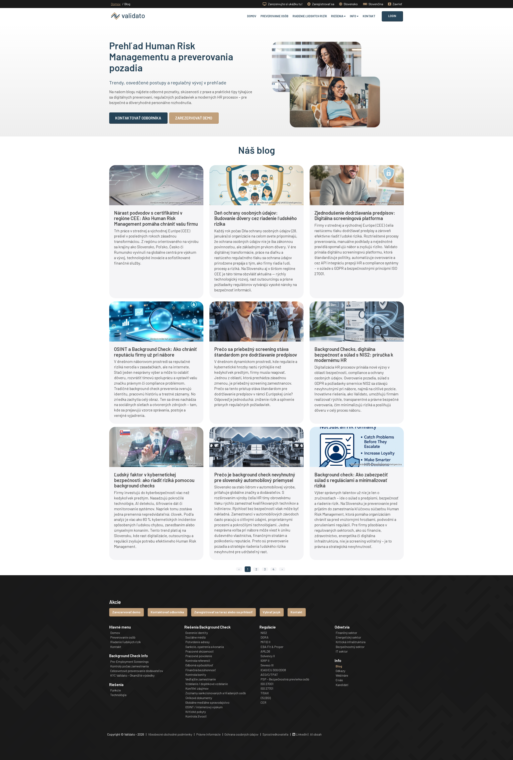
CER (263, 702)
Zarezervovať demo (126, 612)
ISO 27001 (267, 684)
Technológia (118, 695)
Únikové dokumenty (198, 698)
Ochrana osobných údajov (241, 734)
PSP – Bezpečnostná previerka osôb (285, 679)
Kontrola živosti (196, 716)
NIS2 (264, 633)
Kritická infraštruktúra (351, 642)
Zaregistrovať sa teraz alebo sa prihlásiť (223, 612)
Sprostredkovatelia (275, 734)
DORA (265, 637)
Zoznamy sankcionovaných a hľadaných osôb (215, 693)
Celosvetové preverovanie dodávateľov (136, 671)
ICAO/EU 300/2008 (273, 670)
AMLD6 (265, 651)
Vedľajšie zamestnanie (200, 679)
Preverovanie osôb (274, 16)
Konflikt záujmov (197, 688)
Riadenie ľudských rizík (310, 16)
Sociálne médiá (195, 637)
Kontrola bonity (195, 674)
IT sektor (342, 651)
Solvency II (268, 656)
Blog (339, 666)
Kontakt (369, 16)
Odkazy (340, 671)
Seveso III (267, 665)
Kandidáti (342, 685)
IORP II (265, 660)
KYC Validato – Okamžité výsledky (132, 675)
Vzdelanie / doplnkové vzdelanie (206, 684)
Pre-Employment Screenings (129, 661)
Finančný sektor (346, 633)
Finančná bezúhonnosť (200, 670)
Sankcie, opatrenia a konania (204, 647)
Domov (116, 4)
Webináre (342, 675)
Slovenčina (375, 4)
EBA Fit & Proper (272, 647)
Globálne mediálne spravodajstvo (207, 702)
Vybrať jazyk (271, 612)
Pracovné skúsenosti (199, 651)
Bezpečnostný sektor (350, 647)
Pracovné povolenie (198, 656)
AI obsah (316, 734)
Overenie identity (196, 633)
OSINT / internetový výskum (204, 707)
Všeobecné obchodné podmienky (170, 734)
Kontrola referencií (197, 660)
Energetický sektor (348, 637)
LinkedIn (301, 734)
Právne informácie (208, 734)
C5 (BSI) (266, 698)
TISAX (265, 693)
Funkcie (115, 690)
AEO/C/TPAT (269, 674)
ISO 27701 (267, 688)
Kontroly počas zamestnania (129, 666)
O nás (339, 680)
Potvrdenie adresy (197, 642)
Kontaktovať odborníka (167, 612)
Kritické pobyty (195, 712)
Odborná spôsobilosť (199, 665)
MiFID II (265, 642)
